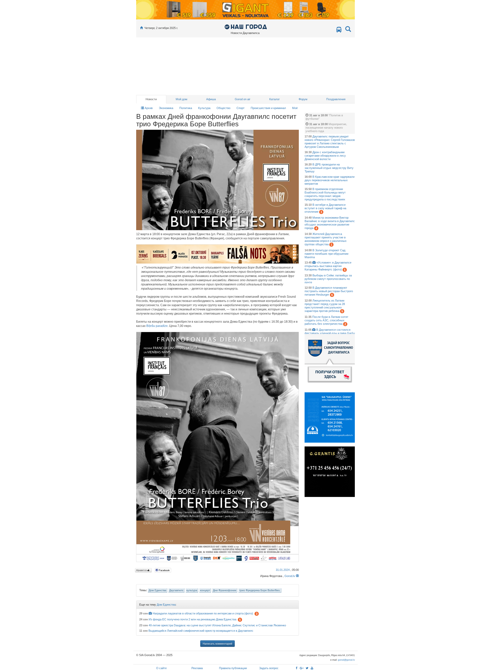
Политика (185, 108)
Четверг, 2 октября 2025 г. (161, 28)
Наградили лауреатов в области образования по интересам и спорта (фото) (203, 613)
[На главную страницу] (141, 28)
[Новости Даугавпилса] (245, 26)
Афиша (211, 99)
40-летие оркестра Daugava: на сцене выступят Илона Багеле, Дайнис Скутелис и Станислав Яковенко (217, 625)
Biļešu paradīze (157, 325)
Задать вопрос (268, 668)
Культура (204, 108)
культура (191, 590)
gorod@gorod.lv (346, 660)
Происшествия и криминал (268, 108)
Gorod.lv (289, 576)
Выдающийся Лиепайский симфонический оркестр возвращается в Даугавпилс (200, 630)
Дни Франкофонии (224, 590)
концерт (205, 590)
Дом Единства (157, 590)
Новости (151, 99)
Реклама (197, 668)
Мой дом (181, 99)
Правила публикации (233, 668)
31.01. (283, 569)
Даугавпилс (176, 590)
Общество (223, 108)
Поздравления (335, 99)
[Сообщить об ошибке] (297, 576)
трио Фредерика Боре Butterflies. (259, 590)
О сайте (161, 668)
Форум (303, 99)
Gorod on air (242, 99)
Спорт (240, 108)
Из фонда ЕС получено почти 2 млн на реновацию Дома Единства (192, 619)
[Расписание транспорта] (338, 30)
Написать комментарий (217, 643)
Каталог (274, 99)
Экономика (166, 108)
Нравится (141, 570)
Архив (148, 108)
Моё (295, 108)
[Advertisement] (245, 66)
